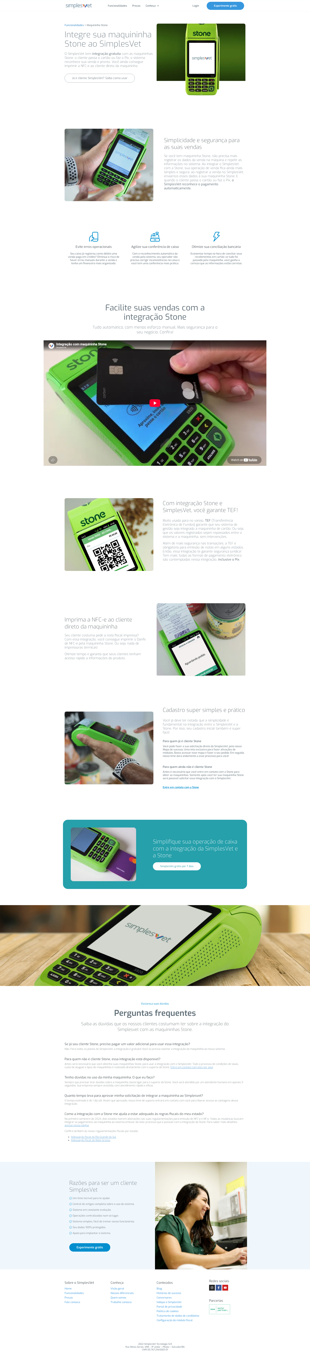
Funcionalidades (74, 25)
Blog (159, 1288)
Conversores (164, 1297)
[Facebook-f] (219, 1288)
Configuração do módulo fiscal (175, 1320)
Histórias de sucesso (169, 1293)
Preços (69, 1297)
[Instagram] (212, 1288)
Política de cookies (168, 1311)
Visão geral (117, 1288)
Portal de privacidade (169, 1306)
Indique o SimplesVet (169, 1302)
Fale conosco (72, 1302)
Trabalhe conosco (121, 1302)
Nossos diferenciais (122, 1293)
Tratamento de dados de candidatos (178, 1315)
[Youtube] (225, 1288)
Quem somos (118, 1297)
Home (68, 1288)
